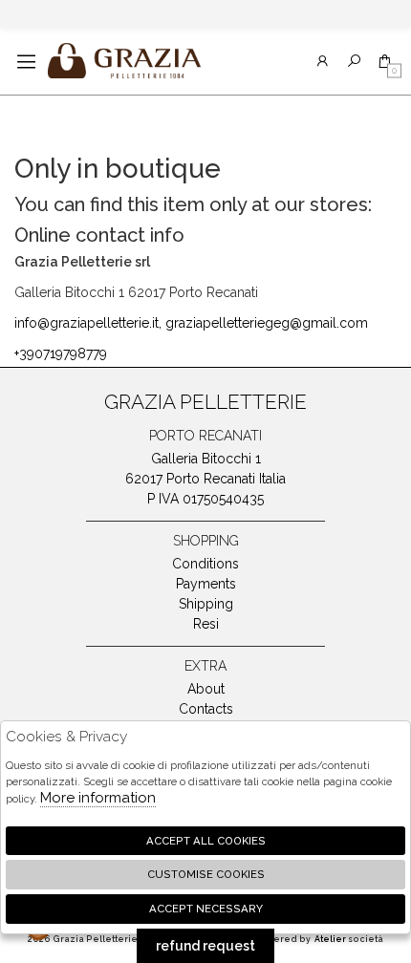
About (206, 688)
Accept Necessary (206, 908)
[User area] (323, 62)
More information (98, 797)
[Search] (354, 62)
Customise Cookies (206, 874)
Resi (206, 623)
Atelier (330, 939)
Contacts (206, 709)
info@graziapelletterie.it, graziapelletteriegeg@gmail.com (191, 323)
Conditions (205, 563)
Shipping (206, 603)
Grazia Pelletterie (124, 61)
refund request (205, 945)
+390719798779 (60, 353)
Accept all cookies (206, 840)
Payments (206, 583)
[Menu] (26, 62)
